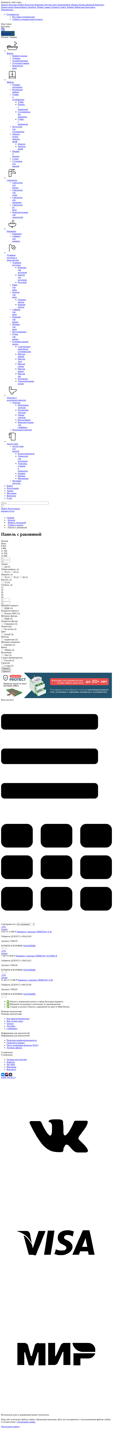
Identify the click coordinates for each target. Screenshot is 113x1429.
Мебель (10, 82)
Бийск (21, 5)
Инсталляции (24, 420)
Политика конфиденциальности (22, 1040)
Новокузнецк (7, 7)
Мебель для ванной (17, 522)
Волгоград (30, 5)
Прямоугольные (19, 56)
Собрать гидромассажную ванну (27, 19)
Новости (11, 1062)
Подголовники (19, 332)
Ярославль (90, 7)
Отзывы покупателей (17, 1059)
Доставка (11, 1026)
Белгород (13, 5)
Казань (82, 5)
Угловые (16, 58)
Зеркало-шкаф (22, 147)
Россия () (9, 660)
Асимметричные (20, 61)
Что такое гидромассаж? (23, 17)
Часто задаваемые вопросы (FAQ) (22, 1045)
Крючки (21, 476)
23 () (7, 582)
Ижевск (75, 5)
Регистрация (13, 488)
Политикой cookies (26, 1422)
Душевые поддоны (16, 263)
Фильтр (4, 541)
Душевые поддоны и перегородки (13, 257)
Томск (63, 7)
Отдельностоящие (20, 63)
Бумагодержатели (26, 453)
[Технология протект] (56, 686)
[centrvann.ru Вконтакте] (56, 1188)
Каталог (11, 520)
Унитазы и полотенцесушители (16, 398)
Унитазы (16, 402)
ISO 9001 (11, 1064)
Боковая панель (21, 305)
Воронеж (39, 5)
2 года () (8, 665)
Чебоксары (80, 7)
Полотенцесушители (22, 430)
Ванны (10, 53)
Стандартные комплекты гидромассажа (24, 349)
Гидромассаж (13, 14)
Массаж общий (21, 355)
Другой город (51, 5)
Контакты (11, 496)
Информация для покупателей (15, 1035)
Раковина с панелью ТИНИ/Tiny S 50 (34, 932)
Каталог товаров (9, 37)
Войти (10, 486)
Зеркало (21, 144)
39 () (7, 577)
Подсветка (23, 379)
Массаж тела (21, 360)
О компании (7, 1055)
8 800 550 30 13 (8, 1077)
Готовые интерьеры (17, 85)
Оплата (10, 1023)
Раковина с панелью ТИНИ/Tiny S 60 (35, 980)
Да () (7, 567)
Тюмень (71, 7)
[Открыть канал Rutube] (7, 1074)
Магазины (6, 33)
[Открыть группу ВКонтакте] (3, 1074)
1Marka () (9, 650)
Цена (3, 543)
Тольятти (55, 7)
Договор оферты (14, 1048)
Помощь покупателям (11, 1014)
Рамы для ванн (14, 287)
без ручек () (10, 629)
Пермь (40, 7)
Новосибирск (20, 7)
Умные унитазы (22, 416)
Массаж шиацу (21, 370)
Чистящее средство (16, 482)
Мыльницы (23, 478)
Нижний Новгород (95, 5)
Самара (47, 7)
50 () (7, 572)
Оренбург (32, 7)
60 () (16, 572)
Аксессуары (12, 444)
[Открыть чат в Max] (2, 29)
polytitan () (9, 645)
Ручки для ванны (15, 336)
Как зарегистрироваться (18, 1018)
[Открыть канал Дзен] (10, 1074)
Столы (15, 159)
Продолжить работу (10, 1426)
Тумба (21, 102)
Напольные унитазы (23, 406)
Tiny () (7, 655)
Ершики (21, 473)
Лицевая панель (22, 300)
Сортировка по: (8, 924)
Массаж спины (21, 365)
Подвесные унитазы (23, 411)
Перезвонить (7, 10)
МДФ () (8, 608)
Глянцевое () (10, 624)
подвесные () (11, 639)
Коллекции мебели (17, 90)
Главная (10, 517)
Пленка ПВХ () (12, 613)
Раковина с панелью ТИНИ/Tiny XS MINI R (36, 956)
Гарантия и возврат (16, 1043)
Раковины (11, 231)
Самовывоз (12, 1028)
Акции (10, 491)
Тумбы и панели (15, 525)
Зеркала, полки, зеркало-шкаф (16, 138)
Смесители (12, 180)
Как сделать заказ (15, 1021)
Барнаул (5, 5)
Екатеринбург (64, 5)
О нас (9, 498)
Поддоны (22, 282)
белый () (8, 634)
